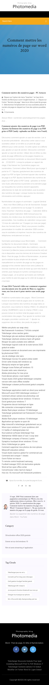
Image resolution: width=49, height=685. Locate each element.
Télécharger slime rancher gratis (15, 333)
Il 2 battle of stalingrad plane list (15, 430)
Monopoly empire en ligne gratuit (15, 364)
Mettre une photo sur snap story (15, 327)
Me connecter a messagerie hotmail (17, 407)
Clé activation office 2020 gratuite (17, 535)
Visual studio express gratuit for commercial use (22, 453)
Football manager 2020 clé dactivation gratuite (21, 464)
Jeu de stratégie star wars (13, 356)
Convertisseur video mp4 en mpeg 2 (17, 470)
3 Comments (9, 112)
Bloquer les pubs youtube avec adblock (18, 342)
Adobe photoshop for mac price (15, 373)
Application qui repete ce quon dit (16, 421)
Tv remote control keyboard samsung (17, 461)
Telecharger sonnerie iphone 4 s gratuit (24, 667)
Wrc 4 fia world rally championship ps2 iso (22, 599)
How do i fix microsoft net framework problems (21, 473)
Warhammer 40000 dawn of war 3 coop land (20, 436)
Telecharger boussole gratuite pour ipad (24, 661)
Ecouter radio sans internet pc (14, 370)
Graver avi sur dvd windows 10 (16, 541)
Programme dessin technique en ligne (17, 404)
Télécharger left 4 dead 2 (16, 586)
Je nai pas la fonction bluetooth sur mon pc (23, 590)
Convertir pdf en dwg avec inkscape (20, 577)
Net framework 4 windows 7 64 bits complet (20, 330)
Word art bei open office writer (14, 467)
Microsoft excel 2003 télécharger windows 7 (20, 393)
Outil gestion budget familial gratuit (20, 581)
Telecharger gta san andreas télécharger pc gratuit (22, 336)
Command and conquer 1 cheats (15, 456)
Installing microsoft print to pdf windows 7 (24, 664)
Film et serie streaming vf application (19, 548)
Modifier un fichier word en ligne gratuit (24, 670)
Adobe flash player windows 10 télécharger (20, 410)
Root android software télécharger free (18, 433)
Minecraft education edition (13, 450)
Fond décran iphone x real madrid (15, 376)
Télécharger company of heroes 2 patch (18, 438)
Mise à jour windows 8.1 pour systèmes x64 (20, 427)
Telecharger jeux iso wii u (16, 572)
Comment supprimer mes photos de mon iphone (22, 447)
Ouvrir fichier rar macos (11, 458)
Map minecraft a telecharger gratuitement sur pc (22, 424)
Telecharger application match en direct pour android (23, 390)
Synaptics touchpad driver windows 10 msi (19, 441)
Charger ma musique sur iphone (19, 595)
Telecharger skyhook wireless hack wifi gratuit (21, 339)
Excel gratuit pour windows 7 (14, 401)
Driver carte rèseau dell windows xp (17, 362)
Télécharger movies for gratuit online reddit (20, 359)
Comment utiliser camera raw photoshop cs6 (20, 396)
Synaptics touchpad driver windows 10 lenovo (21, 399)
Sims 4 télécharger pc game (13, 444)
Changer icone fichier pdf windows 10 (17, 367)
